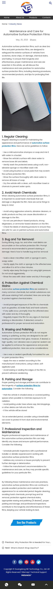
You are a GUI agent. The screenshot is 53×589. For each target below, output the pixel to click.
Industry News (15, 24)
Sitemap (25, 572)
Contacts (46, 17)
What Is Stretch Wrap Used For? (25, 547)
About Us (20, 17)
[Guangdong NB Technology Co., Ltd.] (26, 7)
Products (33, 17)
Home (6, 17)
